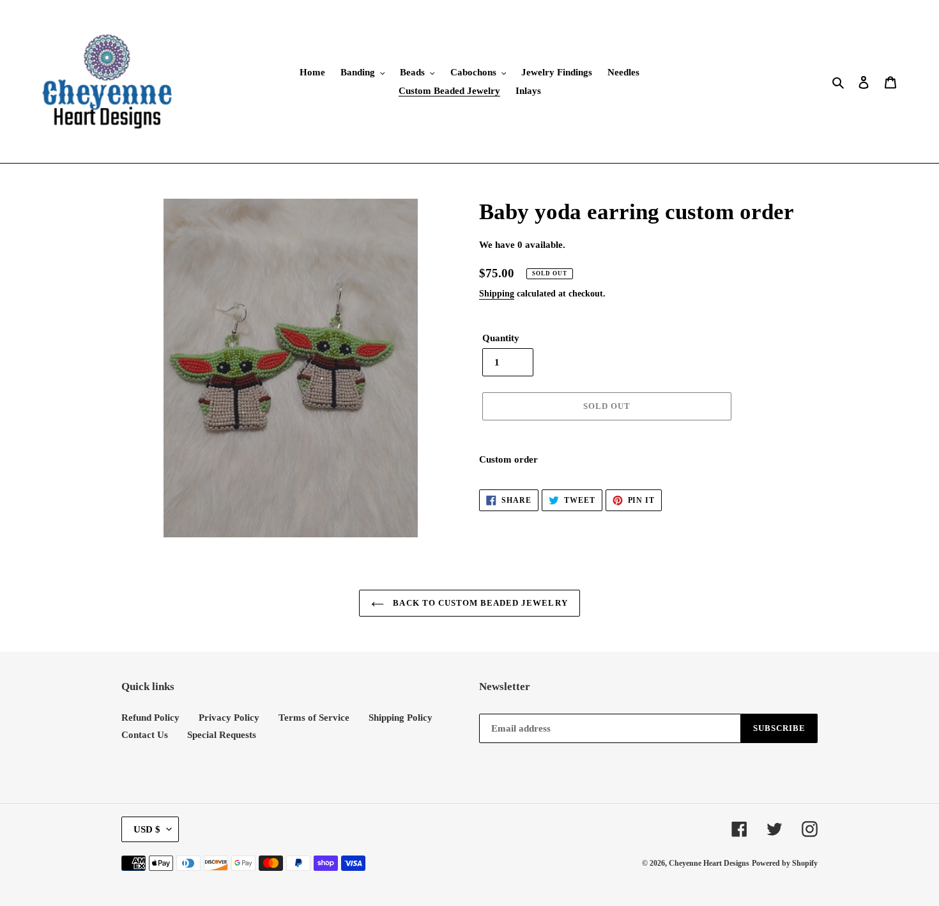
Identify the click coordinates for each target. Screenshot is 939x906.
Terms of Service (314, 717)
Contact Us (144, 735)
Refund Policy (150, 717)
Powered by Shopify (785, 863)
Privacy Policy (229, 717)
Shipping (496, 293)
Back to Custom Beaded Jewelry (478, 603)
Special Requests (221, 735)
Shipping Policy (400, 717)
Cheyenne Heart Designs (709, 863)
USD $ (147, 829)
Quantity (500, 338)
